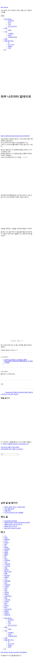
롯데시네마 (8, 571)
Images (10, 46)
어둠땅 (6, 586)
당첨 (5, 568)
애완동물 (7, 581)
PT (5, 557)
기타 (5, 31)
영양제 (6, 592)
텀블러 (6, 611)
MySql (6, 554)
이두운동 (7, 600)
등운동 (6, 569)
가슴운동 (7, 560)
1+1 (5, 536)
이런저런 (11, 20)
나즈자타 (4, 394)
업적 (5, 590)
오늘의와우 (8, 596)
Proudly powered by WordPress (18, 652)
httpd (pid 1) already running (12, 528)
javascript (7, 549)
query (6, 558)
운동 (5, 598)
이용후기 (11, 33)
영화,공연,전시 (9, 41)
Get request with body (10, 521)
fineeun (8, 392)
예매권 (6, 594)
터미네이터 (8, 609)
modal (6, 552)
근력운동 (7, 564)
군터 (5, 562)
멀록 (5, 573)
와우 (9, 22)
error (5, 544)
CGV (6, 541)
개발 (5, 28)
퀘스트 (16, 394)
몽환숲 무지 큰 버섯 (10, 526)
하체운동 (7, 615)
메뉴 (2, 15)
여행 (5, 39)
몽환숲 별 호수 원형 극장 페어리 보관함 (17, 522)
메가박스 (7, 575)
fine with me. (4, 7)
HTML (6, 547)
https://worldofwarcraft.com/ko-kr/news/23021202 (15, 136)
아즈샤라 (10, 394)
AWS (6, 537)
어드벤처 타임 (12, 37)
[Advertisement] (17, 75)
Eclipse (6, 542)
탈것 (5, 607)
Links (9, 30)
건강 (9, 24)
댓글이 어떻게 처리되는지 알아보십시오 (16, 444)
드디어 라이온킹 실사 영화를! (13, 512)
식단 (5, 579)
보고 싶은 (11, 44)
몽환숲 (6, 577)
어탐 (5, 588)
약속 (5, 583)
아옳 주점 (7, 510)
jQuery (6, 550)
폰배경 (6, 613)
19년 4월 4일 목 (9, 509)
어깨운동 (7, 585)
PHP (5, 555)
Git (5, 546)
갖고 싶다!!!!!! (12, 26)
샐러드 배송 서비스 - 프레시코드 (14, 507)
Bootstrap (7, 539)
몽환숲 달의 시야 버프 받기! (13, 524)
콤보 (5, 603)
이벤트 (6, 601)
